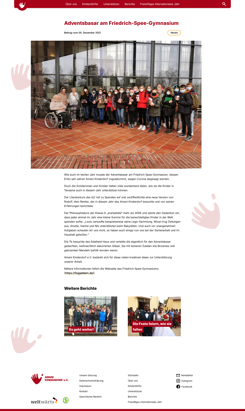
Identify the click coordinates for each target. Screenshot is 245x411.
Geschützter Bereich (90, 396)
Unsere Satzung (88, 375)
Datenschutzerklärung (91, 380)
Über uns (71, 4)
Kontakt (83, 391)
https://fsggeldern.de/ (79, 273)
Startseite (133, 375)
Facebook (187, 386)
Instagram (186, 380)
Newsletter (187, 375)
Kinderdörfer (90, 4)
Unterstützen (111, 4)
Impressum (85, 385)
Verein (174, 32)
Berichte (130, 4)
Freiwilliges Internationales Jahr (160, 4)
